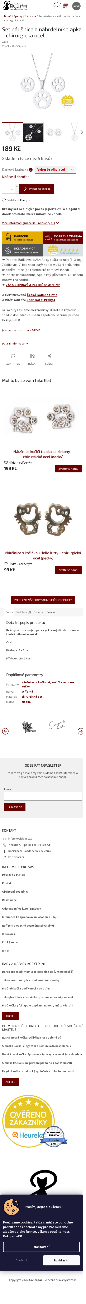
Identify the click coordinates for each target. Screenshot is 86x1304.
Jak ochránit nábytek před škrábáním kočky (30, 980)
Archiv (10, 1016)
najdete (33, 285)
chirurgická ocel (32, 697)
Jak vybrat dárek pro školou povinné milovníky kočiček (37, 997)
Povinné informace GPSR (22, 330)
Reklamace (9, 900)
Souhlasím (61, 1260)
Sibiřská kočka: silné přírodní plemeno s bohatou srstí (37, 1063)
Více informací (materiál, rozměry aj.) (28, 223)
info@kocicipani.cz (20, 839)
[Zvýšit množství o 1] (17, 186)
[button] (81, 731)
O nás (5, 951)
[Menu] (76, 5)
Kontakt (7, 883)
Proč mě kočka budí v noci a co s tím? (26, 989)
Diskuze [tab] (39, 612)
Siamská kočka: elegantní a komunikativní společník (36, 1046)
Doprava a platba (13, 875)
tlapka (26, 702)
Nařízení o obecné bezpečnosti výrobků (28, 926)
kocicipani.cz (16, 857)
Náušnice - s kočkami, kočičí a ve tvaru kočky (48, 684)
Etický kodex (10, 943)
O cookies (8, 934)
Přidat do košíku (39, 188)
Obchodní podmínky (15, 892)
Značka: (14, 46)
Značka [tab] (51, 612)
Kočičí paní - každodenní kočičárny (29, 851)
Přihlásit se (15, 807)
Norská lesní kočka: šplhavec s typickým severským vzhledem (42, 1055)
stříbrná (27, 692)
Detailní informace (13, 344)
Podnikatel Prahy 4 (41, 300)
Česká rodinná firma (42, 295)
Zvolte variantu (68, 468)
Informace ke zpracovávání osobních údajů (30, 917)
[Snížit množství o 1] (17, 191)
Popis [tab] (9, 612)
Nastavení (41, 1247)
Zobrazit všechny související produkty (43, 600)
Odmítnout (21, 1260)
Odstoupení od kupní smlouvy (21, 909)
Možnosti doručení (16, 177)
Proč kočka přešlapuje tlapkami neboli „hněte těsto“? (37, 1006)
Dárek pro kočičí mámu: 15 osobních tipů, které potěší (37, 972)
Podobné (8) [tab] (23, 612)
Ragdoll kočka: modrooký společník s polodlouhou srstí (38, 1072)
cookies (26, 1222)
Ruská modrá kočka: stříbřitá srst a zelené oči (32, 1038)
